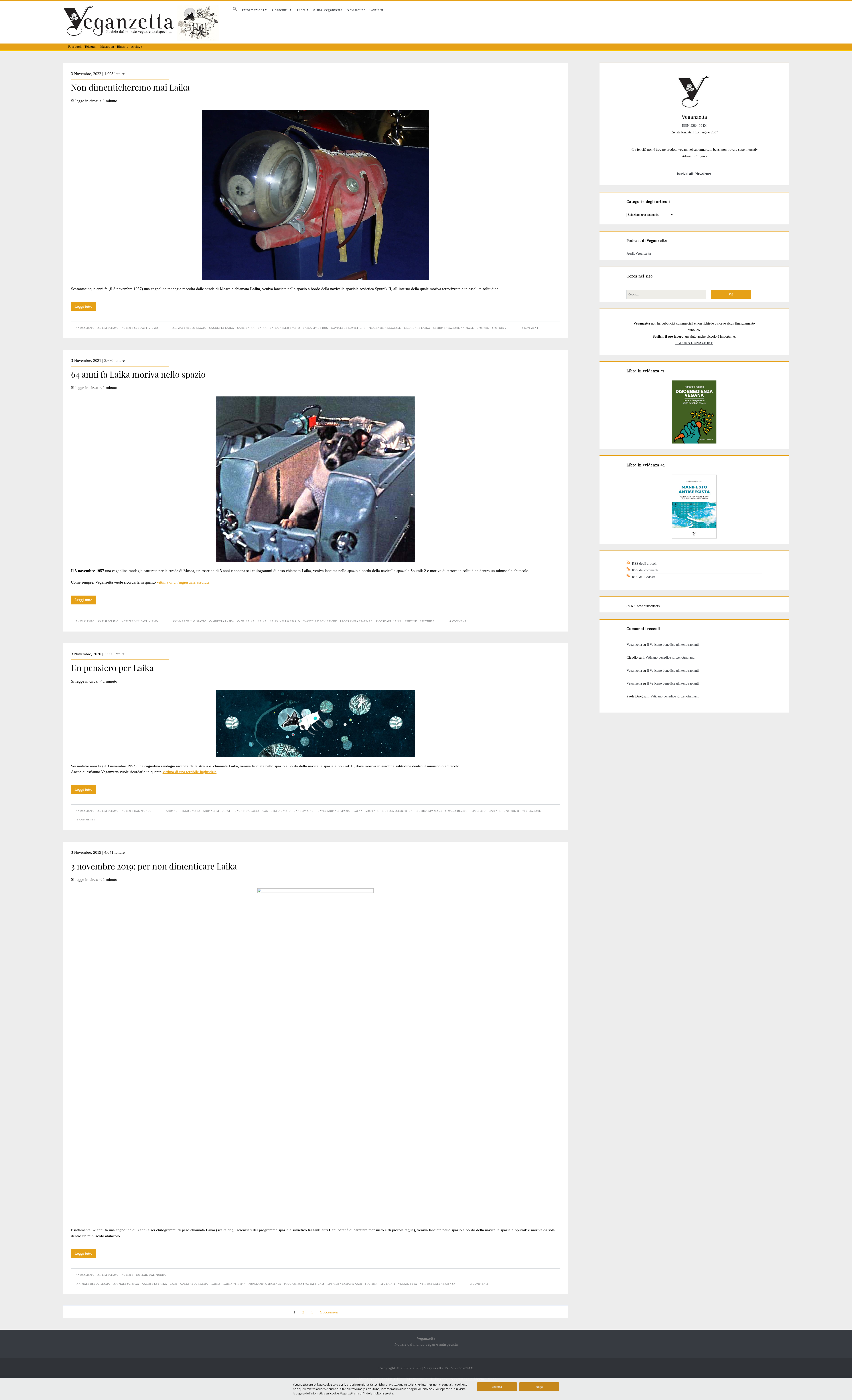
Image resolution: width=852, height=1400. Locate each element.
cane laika (246, 328)
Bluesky (122, 46)
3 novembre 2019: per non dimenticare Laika (154, 865)
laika (262, 328)
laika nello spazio (285, 328)
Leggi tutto (85, 307)
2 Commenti (531, 328)
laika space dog (315, 328)
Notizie (127, 1274)
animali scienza (126, 1283)
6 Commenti (458, 621)
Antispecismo (107, 328)
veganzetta (407, 1283)
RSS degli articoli (644, 563)
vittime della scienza (438, 1283)
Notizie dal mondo (137, 811)
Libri (301, 10)
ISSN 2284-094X (694, 125)
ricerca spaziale (429, 811)
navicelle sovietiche (348, 328)
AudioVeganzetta (639, 253)
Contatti (376, 10)
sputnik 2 (499, 328)
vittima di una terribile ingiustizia (190, 772)
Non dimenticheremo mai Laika (130, 87)
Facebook (75, 46)
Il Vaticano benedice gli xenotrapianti (673, 644)
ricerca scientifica (397, 811)
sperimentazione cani (344, 1283)
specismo (479, 811)
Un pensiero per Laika (112, 667)
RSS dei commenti (645, 570)
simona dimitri (457, 811)
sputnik (483, 328)
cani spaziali (304, 811)
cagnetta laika (221, 328)
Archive (136, 46)
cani (173, 1283)
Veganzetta (634, 644)
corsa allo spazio (194, 1283)
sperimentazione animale (453, 328)
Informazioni (253, 10)
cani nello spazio (276, 811)
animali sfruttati (217, 811)
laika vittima (234, 1283)
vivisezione (531, 811)
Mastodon (107, 46)
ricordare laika (417, 328)
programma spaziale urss (304, 1283)
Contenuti (280, 10)
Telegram (91, 46)
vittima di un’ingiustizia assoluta (183, 582)
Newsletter (356, 10)
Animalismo (85, 328)
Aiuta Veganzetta (327, 10)
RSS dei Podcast (643, 577)
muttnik (372, 811)
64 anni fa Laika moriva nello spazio (138, 374)
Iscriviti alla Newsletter (694, 174)
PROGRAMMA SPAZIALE (385, 328)
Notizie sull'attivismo (140, 328)
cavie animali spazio (334, 811)
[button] (235, 10)
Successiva (329, 1312)
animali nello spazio (189, 328)
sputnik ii (511, 811)
